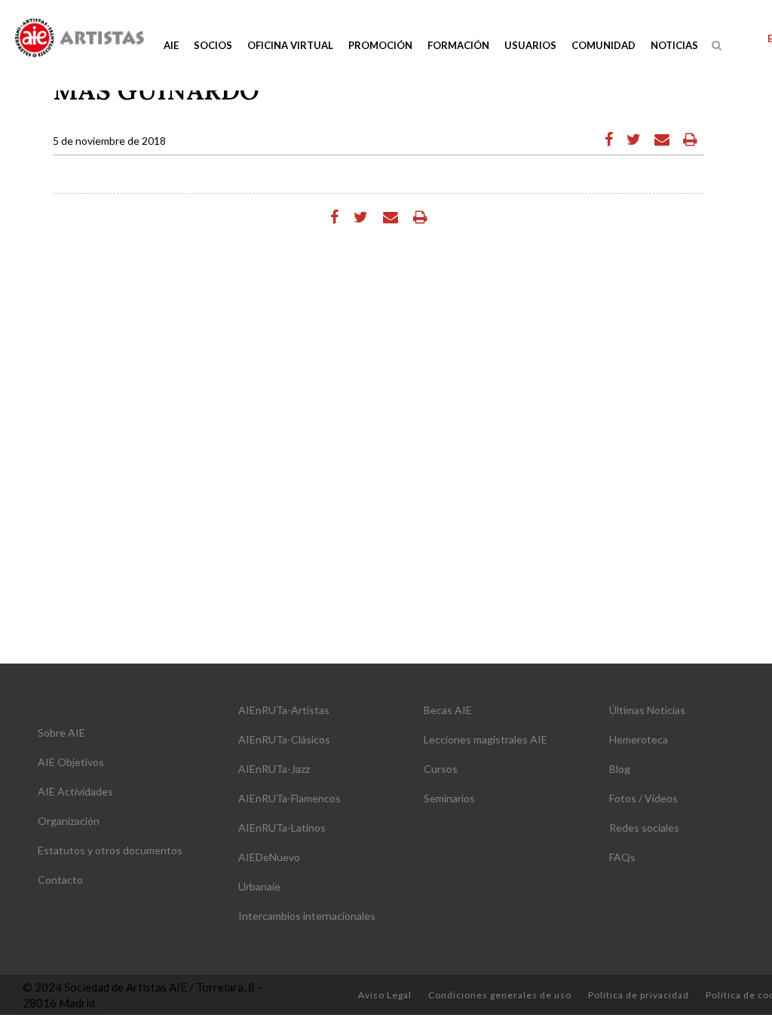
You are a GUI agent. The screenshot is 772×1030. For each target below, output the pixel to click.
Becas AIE (448, 710)
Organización (69, 820)
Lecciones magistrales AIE (485, 739)
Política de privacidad (638, 995)
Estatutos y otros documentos (110, 850)
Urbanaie (259, 886)
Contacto (60, 879)
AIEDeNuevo (269, 857)
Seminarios (449, 798)
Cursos (441, 768)
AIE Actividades (75, 791)
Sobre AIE (61, 732)
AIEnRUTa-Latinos (282, 827)
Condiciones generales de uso (499, 995)
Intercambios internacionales (306, 915)
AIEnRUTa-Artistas (283, 710)
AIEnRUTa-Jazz (274, 768)
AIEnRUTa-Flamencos (289, 798)
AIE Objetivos (71, 762)
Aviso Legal (385, 995)
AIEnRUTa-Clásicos (284, 739)
